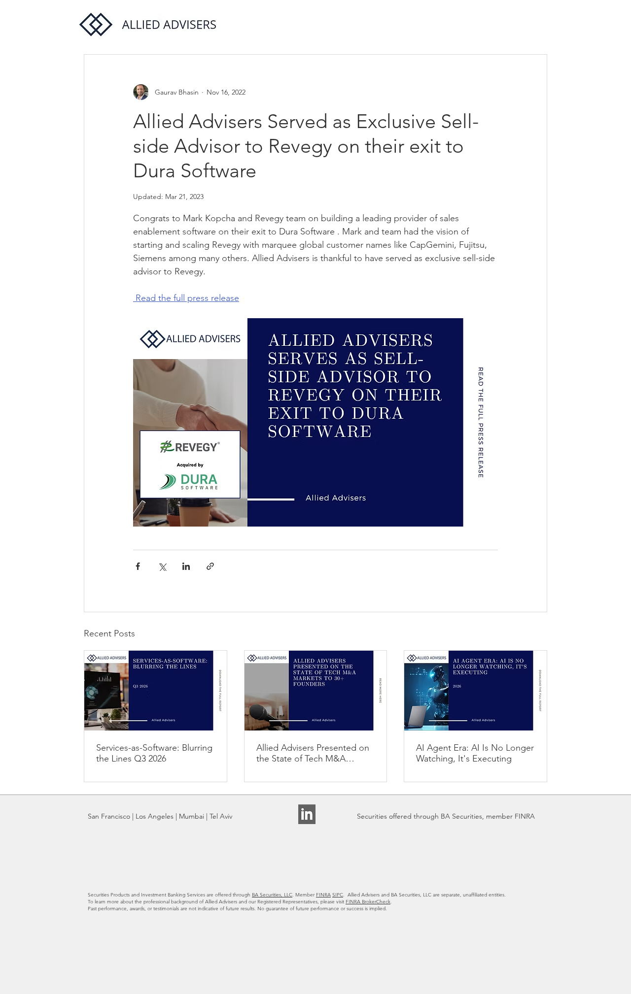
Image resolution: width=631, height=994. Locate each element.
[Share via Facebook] (137, 566)
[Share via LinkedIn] (186, 566)
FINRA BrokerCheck (368, 901)
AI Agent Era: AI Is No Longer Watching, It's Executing (475, 753)
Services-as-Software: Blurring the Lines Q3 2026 (154, 753)
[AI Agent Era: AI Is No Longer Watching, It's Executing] (475, 690)
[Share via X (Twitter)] (162, 566)
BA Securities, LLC (272, 895)
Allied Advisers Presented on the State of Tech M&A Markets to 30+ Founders (312, 753)
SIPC (337, 895)
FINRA (323, 895)
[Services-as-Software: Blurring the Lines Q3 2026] (155, 690)
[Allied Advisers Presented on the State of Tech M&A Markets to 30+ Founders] (316, 690)
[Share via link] (210, 566)
